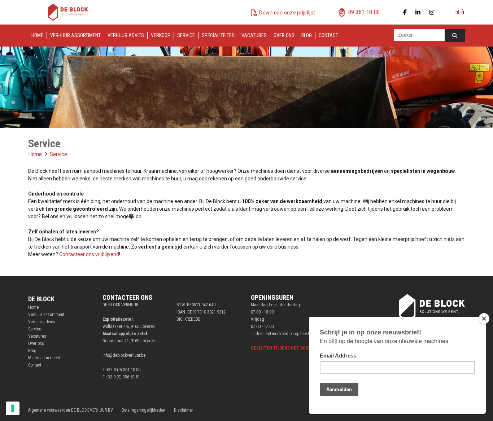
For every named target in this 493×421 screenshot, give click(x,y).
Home (37, 35)
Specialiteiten (218, 35)
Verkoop (160, 35)
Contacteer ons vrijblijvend (89, 254)
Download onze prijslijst (287, 13)
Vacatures (254, 35)
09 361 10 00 (364, 12)
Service (186, 35)
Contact (328, 35)
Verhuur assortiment (75, 35)
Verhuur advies (126, 35)
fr (463, 12)
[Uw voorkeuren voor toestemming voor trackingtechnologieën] (12, 408)
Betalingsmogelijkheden (143, 410)
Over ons (284, 35)
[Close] (484, 318)
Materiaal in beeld (44, 357)
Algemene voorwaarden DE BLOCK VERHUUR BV (70, 410)
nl (457, 12)
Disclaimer (183, 410)
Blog (306, 35)
